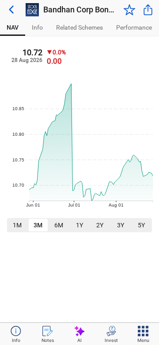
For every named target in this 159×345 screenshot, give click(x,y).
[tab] (12, 27)
